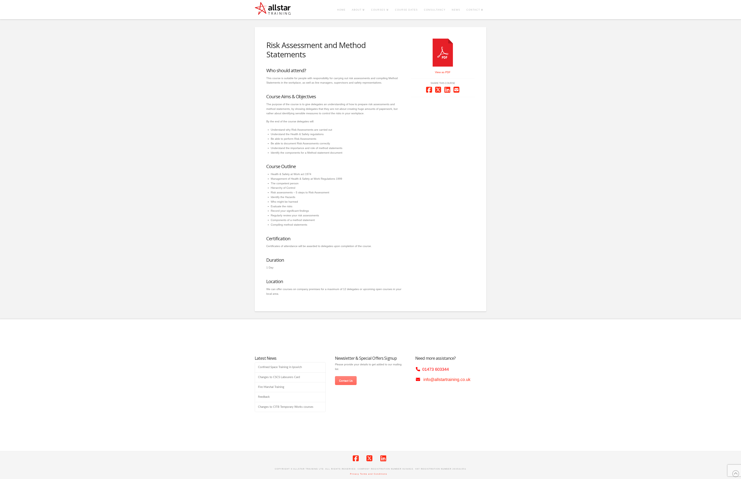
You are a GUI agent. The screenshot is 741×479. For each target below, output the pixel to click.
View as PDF (443, 72)
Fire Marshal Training (271, 387)
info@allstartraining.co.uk (446, 379)
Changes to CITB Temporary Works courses (285, 406)
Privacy (354, 474)
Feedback (264, 396)
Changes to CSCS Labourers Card (279, 377)
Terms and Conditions (373, 474)
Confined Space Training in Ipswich (280, 367)
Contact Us (346, 380)
